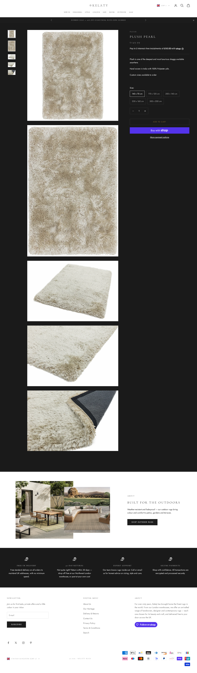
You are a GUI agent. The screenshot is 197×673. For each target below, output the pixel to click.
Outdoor (121, 12)
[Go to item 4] (12, 64)
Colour (96, 12)
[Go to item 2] (12, 46)
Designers (77, 12)
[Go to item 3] (12, 56)
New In (67, 12)
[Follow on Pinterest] (30, 642)
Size (104, 12)
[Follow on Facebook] (8, 642)
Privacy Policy (89, 623)
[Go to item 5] (12, 72)
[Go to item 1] (12, 34)
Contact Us (87, 618)
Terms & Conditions (91, 627)
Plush (133, 32)
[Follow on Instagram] (23, 642)
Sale (131, 12)
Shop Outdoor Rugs (142, 522)
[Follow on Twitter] (15, 642)
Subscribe (16, 624)
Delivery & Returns (91, 613)
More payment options (159, 137)
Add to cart (159, 122)
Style (87, 12)
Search (86, 632)
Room (112, 12)
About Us (87, 604)
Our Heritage (88, 608)
